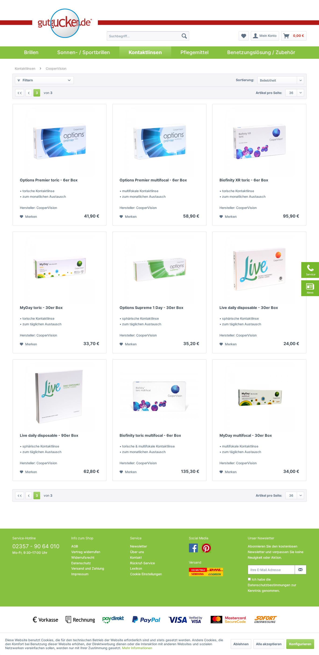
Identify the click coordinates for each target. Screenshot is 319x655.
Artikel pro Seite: (269, 93)
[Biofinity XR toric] (259, 142)
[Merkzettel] (244, 36)
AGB (74, 546)
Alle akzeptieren (269, 644)
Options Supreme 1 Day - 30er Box (151, 307)
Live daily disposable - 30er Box (249, 307)
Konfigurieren (300, 644)
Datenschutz (81, 563)
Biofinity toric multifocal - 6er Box (150, 435)
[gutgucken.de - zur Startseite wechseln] (65, 23)
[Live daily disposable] (259, 269)
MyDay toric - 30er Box (41, 307)
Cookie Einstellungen (146, 574)
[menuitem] (148, 36)
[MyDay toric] (59, 269)
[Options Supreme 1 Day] (159, 269)
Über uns (137, 552)
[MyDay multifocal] (259, 397)
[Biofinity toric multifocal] (159, 397)
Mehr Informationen (137, 648)
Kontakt (136, 557)
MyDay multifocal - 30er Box (246, 435)
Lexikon (136, 568)
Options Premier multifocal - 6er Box (153, 180)
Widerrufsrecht (82, 557)
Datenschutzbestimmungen (269, 585)
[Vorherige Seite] (28, 93)
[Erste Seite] (19, 93)
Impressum (80, 574)
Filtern (27, 80)
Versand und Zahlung (87, 568)
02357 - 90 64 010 (35, 546)
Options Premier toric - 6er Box (49, 180)
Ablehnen (241, 644)
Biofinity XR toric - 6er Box (244, 180)
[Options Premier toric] (59, 142)
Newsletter (138, 546)
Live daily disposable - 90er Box (49, 435)
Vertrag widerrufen (85, 552)
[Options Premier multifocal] (159, 142)
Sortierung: (245, 80)
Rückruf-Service (142, 563)
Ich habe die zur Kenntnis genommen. (272, 585)
